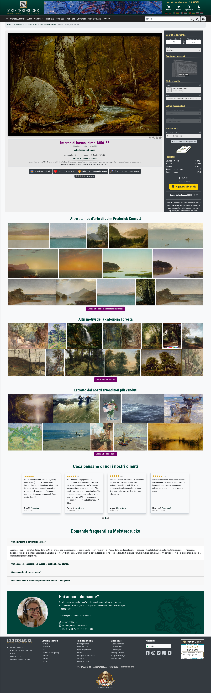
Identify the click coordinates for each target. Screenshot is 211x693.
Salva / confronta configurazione (184, 141)
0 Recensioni (89, 176)
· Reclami (45, 659)
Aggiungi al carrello (185, 186)
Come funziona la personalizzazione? (28, 541)
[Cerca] (192, 18)
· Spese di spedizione (84, 650)
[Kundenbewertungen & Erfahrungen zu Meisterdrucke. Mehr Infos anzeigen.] (192, 649)
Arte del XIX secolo (31, 25)
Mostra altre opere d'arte (105, 454)
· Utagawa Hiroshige (118, 656)
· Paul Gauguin (116, 650)
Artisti (29, 19)
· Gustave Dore (116, 659)
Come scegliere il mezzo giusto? (26, 572)
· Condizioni (46, 647)
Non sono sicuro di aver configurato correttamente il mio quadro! (40, 580)
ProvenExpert (35, 508)
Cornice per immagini (65, 19)
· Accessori (80, 659)
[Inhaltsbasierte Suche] (197, 18)
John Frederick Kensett (48, 25)
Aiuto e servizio (94, 19)
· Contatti (45, 644)
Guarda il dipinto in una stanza (126, 171)
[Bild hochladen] (203, 18)
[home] (7, 18)
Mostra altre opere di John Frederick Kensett (105, 309)
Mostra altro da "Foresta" (105, 380)
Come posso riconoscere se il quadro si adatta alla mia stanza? (40, 563)
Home (9, 25)
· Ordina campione (83, 661)
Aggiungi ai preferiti (65, 171)
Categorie (38, 19)
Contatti (106, 18)
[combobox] (183, 50)
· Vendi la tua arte (82, 647)
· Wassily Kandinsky (117, 653)
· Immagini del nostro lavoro (86, 656)
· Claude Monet (116, 647)
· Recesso (45, 656)
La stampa (81, 19)
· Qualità (79, 653)
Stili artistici (49, 19)
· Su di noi (45, 661)
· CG (43, 650)
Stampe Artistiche (17, 19)
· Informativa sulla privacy (50, 653)
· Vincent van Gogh (117, 644)
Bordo (168, 47)
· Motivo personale (83, 644)
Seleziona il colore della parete (94, 171)
